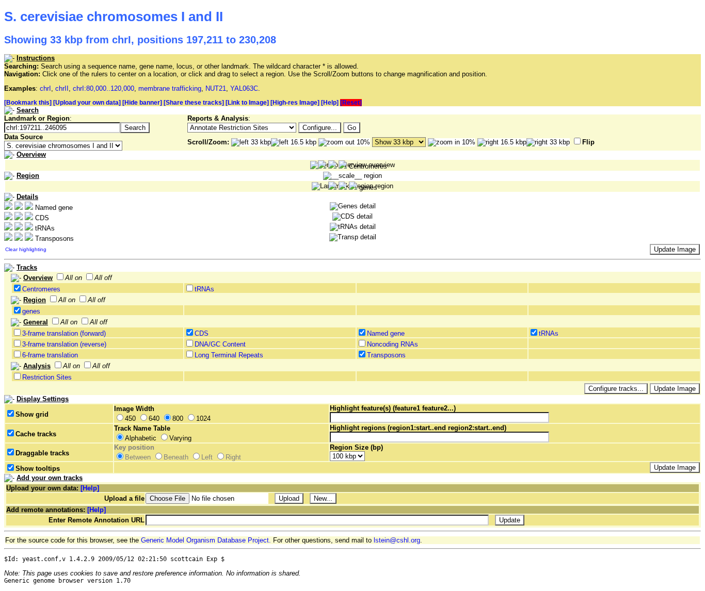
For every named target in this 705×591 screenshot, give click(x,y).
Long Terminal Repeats (229, 355)
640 (154, 418)
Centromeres (41, 289)
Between (138, 457)
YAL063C (244, 88)
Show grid (32, 414)
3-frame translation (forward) (64, 333)
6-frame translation (50, 355)
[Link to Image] (247, 102)
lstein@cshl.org (397, 540)
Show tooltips (37, 468)
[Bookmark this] (28, 102)
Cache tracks (35, 434)
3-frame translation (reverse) (64, 344)
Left (207, 457)
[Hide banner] (142, 102)
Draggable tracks (42, 453)
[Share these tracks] (194, 102)
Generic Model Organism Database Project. (206, 540)
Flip (588, 142)
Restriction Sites (47, 377)
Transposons (386, 355)
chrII (62, 88)
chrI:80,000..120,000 (103, 88)
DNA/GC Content (220, 344)
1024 (203, 418)
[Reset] (351, 102)
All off (103, 278)
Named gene (386, 333)
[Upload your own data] (87, 102)
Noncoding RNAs (392, 344)
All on (73, 278)
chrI (45, 88)
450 (130, 418)
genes (31, 311)
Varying (180, 438)
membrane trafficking (169, 88)
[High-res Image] (294, 102)
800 (177, 418)
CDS (202, 333)
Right (233, 457)
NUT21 (215, 88)
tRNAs (204, 289)
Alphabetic (140, 438)
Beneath (176, 457)
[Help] (330, 102)
